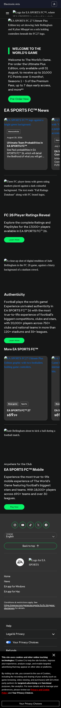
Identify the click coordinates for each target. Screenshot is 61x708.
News (7, 581)
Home (7, 576)
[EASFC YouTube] (22, 525)
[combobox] (30, 535)
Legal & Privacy (15, 634)
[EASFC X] (38, 525)
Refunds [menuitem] (11, 650)
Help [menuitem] (9, 626)
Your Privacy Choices (30, 703)
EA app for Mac (12, 591)
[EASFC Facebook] (46, 525)
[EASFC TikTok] (30, 525)
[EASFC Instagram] (15, 525)
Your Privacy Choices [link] (25, 642)
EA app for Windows (14, 586)
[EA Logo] (20, 562)
